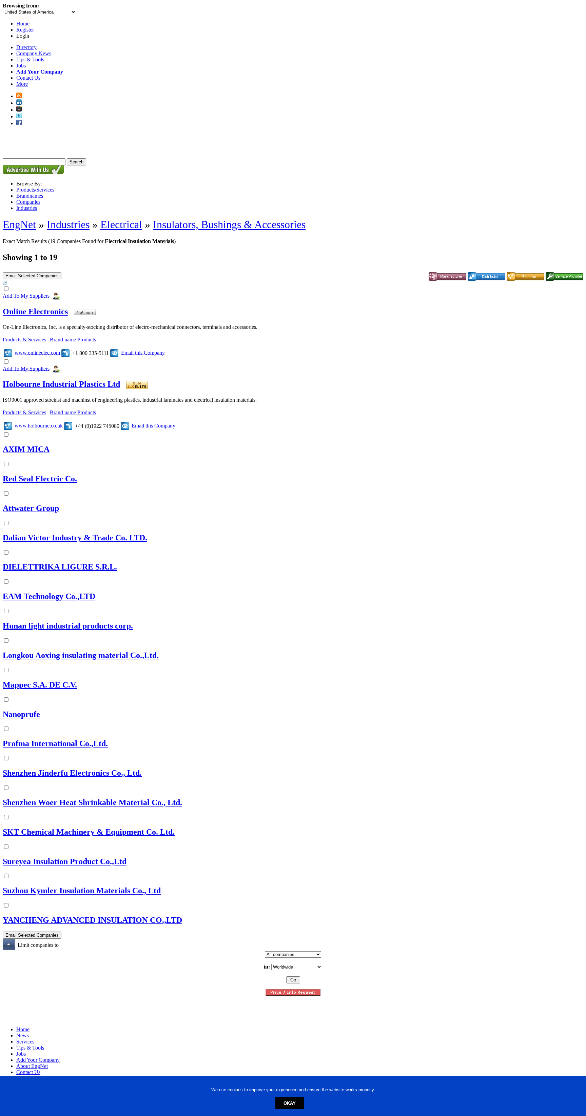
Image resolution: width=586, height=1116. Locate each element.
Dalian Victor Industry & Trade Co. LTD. (75, 537)
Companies (28, 202)
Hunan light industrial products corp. (68, 625)
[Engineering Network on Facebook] (19, 123)
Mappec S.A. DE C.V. (40, 684)
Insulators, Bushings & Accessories (229, 224)
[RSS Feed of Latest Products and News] (19, 96)
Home (23, 23)
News (22, 1035)
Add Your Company (38, 1060)
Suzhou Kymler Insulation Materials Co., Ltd (82, 890)
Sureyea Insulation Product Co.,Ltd (64, 861)
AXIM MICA (26, 449)
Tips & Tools (30, 59)
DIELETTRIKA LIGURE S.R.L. (60, 566)
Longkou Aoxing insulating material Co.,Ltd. (81, 655)
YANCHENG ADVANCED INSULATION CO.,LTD (92, 920)
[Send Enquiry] (114, 352)
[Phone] (65, 352)
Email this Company (143, 352)
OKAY (290, 1103)
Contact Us (28, 78)
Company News (33, 53)
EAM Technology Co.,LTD (49, 596)
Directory (26, 47)
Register (25, 30)
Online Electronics (35, 311)
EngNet (19, 224)
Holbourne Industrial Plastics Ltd (61, 384)
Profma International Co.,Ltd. (55, 743)
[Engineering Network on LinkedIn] (19, 103)
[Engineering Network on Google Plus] (19, 110)
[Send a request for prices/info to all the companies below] (293, 994)
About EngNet (32, 1066)
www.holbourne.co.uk (39, 426)
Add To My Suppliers (26, 295)
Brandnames (29, 196)
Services (25, 1041)
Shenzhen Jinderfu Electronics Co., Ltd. (72, 773)
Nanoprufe (21, 714)
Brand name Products (73, 339)
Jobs (21, 65)
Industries (26, 208)
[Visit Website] (8, 352)
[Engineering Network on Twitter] (19, 116)
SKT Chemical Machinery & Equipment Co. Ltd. (89, 832)
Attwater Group (31, 508)
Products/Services (35, 190)
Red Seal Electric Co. (40, 478)
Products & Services (24, 339)
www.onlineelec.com (37, 352)
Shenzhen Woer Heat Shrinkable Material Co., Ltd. (92, 802)
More (22, 84)
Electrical (121, 224)
